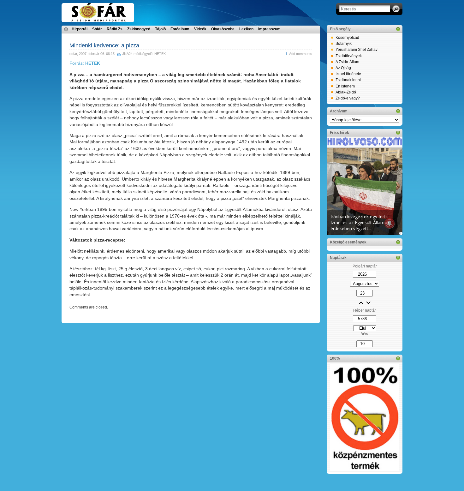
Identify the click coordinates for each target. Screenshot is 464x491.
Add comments (300, 54)
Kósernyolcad (347, 37)
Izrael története (348, 74)
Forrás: (84, 63)
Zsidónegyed (138, 29)
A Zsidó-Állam (347, 62)
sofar (73, 54)
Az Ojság (343, 68)
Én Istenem (345, 86)
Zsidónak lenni (348, 80)
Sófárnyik (344, 43)
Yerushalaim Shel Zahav (357, 49)
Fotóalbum (179, 29)
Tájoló (160, 29)
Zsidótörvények (349, 56)
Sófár (97, 29)
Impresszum (269, 29)
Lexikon (246, 29)
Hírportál (79, 29)
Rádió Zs (114, 29)
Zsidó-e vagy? (348, 98)
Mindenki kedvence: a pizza (104, 45)
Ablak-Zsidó (346, 92)
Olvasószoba (223, 29)
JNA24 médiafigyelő (137, 54)
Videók (200, 29)
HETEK (160, 54)
